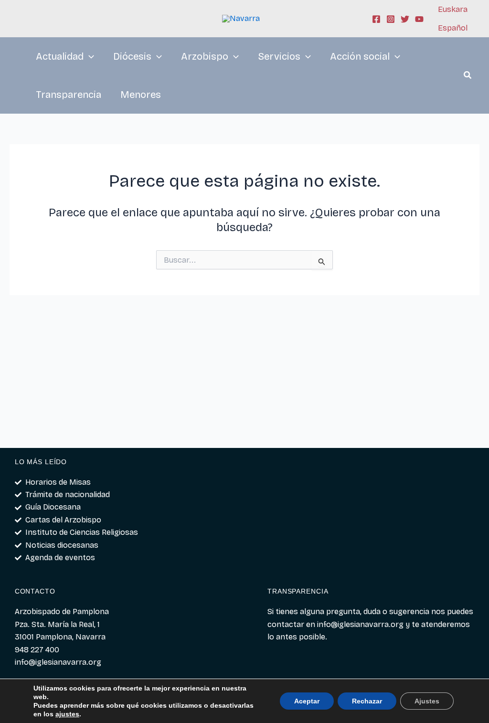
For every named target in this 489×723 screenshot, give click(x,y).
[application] (89, 56)
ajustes (67, 714)
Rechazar (367, 701)
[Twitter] (405, 19)
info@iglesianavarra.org (360, 624)
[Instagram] (390, 19)
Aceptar (306, 701)
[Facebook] (376, 19)
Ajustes (427, 701)
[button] (468, 76)
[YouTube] (419, 19)
